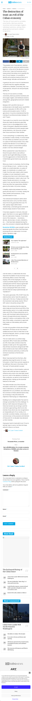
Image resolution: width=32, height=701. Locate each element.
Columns (14, 8)
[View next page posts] (17, 268)
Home (4, 8)
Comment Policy (7, 481)
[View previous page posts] (14, 268)
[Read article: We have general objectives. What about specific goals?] (6, 248)
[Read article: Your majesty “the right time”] (6, 242)
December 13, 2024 (9, 36)
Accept (16, 687)
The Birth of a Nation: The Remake (16, 634)
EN (30, 2)
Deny (16, 691)
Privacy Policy (15, 699)
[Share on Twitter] (12, 61)
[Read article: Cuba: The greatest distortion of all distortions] (6, 261)
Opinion (9, 8)
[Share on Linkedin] (19, 61)
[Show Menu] (2, 2)
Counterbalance (21, 8)
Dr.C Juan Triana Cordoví (13, 34)
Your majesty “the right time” (19, 240)
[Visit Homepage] (15, 2)
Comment (6, 490)
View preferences (16, 695)
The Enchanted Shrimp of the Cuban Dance (12, 571)
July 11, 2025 (14, 250)
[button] (29, 673)
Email (5, 516)
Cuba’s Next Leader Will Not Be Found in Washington (12, 627)
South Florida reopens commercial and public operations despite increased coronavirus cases (17, 588)
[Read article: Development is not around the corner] (6, 255)
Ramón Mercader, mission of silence (16, 592)
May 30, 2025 (14, 263)
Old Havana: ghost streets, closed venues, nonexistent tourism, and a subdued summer (18, 643)
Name (5, 509)
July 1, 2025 (14, 257)
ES (27, 2)
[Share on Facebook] (6, 61)
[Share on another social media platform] (26, 61)
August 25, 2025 (15, 242)
